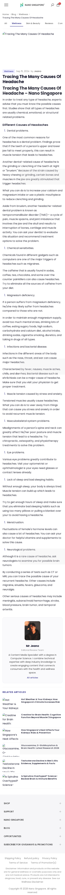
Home (6, 14)
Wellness (23, 14)
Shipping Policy (13, 858)
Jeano (37, 71)
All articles (32, 677)
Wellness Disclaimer (32, 881)
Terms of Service (18, 862)
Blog (14, 14)
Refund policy (31, 858)
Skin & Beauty (33, 23)
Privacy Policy (49, 858)
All (5, 23)
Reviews (49, 23)
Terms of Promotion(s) (43, 862)
